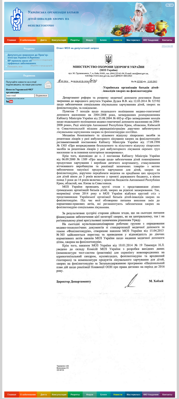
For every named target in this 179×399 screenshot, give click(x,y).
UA (171, 5)
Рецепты (75, 40)
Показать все (15, 66)
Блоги (103, 40)
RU (167, 5)
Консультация (59, 40)
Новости (117, 40)
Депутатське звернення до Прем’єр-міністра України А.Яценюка (30, 56)
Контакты (167, 40)
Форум (89, 40)
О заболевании (27, 40)
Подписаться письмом (15, 98)
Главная (11, 40)
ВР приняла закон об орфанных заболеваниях (30, 62)
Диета (43, 40)
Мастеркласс (133, 40)
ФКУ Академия (150, 40)
